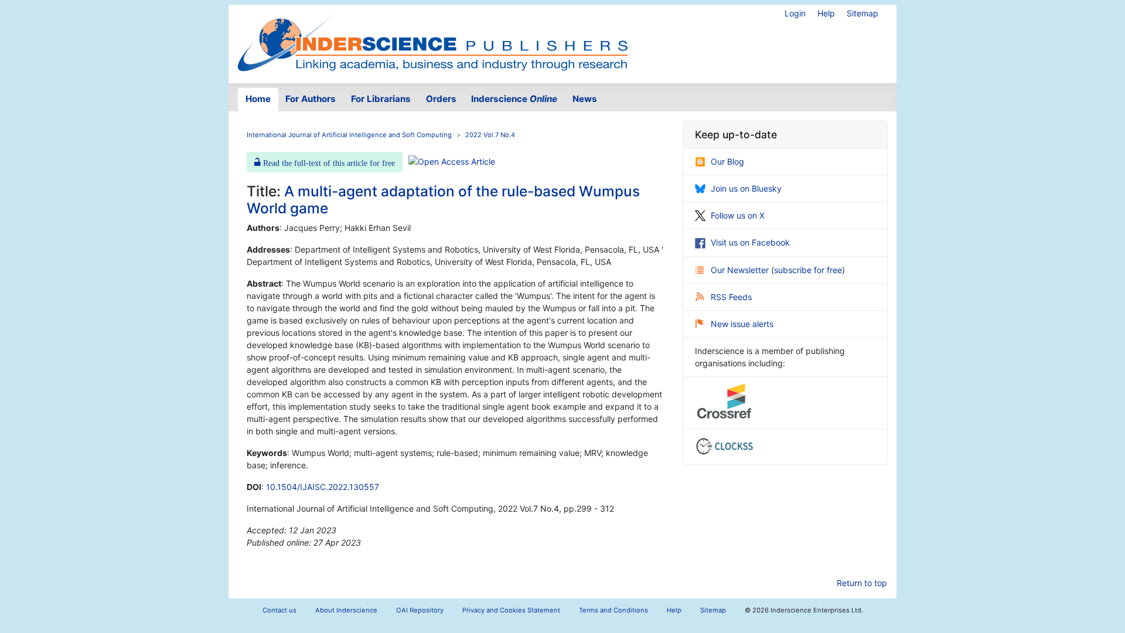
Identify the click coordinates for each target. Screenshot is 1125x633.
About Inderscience (346, 610)
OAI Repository (420, 610)
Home (258, 98)
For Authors (310, 98)
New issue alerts (742, 324)
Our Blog (727, 161)
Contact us (279, 610)
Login (795, 13)
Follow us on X (738, 215)
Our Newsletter (741, 270)
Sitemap (862, 13)
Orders (441, 98)
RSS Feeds (731, 297)
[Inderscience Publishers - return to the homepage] (432, 39)
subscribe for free (808, 270)
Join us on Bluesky (746, 188)
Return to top (862, 583)
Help (826, 13)
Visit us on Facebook (750, 242)
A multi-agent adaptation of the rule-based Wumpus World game (443, 199)
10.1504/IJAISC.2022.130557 (322, 487)
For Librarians (381, 98)
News (584, 98)
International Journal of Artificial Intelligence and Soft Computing (349, 135)
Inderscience (514, 98)
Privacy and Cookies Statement (511, 610)
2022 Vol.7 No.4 (490, 135)
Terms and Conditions (613, 610)
